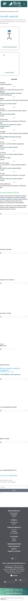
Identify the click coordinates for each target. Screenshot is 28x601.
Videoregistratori (14, 544)
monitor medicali (20, 197)
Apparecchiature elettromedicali (7, 11)
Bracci (14, 549)
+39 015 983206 (4, 374)
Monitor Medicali (14, 511)
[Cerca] (1, 597)
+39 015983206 (9, 567)
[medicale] (11, 575)
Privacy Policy (9, 590)
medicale (15, 575)
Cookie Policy (19, 590)
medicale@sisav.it (15, 374)
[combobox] (12, 599)
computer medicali (5, 199)
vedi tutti (14, 79)
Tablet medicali (14, 546)
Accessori (14, 536)
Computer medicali (14, 527)
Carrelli (14, 520)
